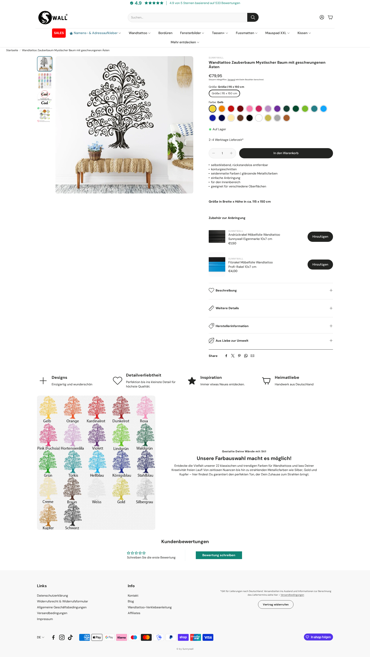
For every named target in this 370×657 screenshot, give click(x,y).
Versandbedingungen (292, 594)
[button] (193, 17)
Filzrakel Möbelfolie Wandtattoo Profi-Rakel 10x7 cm (250, 264)
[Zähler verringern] (213, 153)
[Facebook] (226, 355)
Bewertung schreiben (218, 555)
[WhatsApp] (246, 355)
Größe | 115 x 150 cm (224, 93)
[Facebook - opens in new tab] (53, 637)
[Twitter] (233, 355)
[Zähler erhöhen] (231, 153)
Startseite (12, 50)
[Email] (252, 355)
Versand (231, 79)
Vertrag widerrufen (276, 604)
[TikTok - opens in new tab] (70, 637)
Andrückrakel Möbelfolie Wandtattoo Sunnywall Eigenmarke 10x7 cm (254, 237)
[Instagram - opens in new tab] (62, 637)
